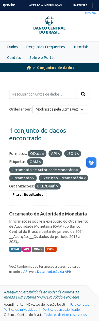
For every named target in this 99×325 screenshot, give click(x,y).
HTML (15, 249)
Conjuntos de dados (55, 67)
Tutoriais (81, 47)
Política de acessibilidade (61, 309)
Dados (12, 47)
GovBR (9, 5)
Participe (80, 5)
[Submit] (83, 94)
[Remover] (43, 153)
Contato (14, 57)
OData (38, 249)
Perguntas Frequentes (45, 47)
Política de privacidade (21, 309)
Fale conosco (79, 304)
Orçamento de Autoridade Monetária (48, 213)
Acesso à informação (45, 5)
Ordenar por (20, 109)
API (26, 249)
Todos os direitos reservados (65, 314)
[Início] (29, 67)
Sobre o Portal (42, 57)
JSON (51, 249)
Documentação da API (53, 271)
